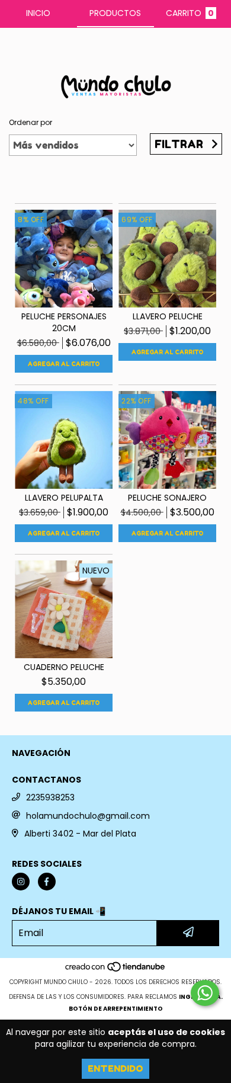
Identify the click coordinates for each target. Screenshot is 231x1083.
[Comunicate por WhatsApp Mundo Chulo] (205, 993)
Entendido (115, 1068)
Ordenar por (30, 122)
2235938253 (50, 797)
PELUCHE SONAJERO (167, 498)
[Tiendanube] (116, 970)
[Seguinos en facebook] (47, 881)
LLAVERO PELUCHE (168, 316)
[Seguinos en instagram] (21, 881)
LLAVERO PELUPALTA (64, 498)
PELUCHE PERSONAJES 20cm (64, 322)
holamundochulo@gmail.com (88, 816)
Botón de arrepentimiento (116, 1008)
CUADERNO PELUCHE (64, 667)
